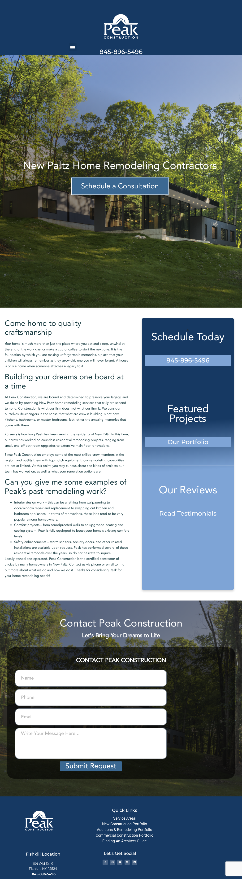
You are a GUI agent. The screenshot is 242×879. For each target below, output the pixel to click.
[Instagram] (112, 862)
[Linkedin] (134, 862)
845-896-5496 (121, 52)
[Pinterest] (127, 862)
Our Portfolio (188, 442)
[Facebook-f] (105, 862)
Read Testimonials (187, 513)
